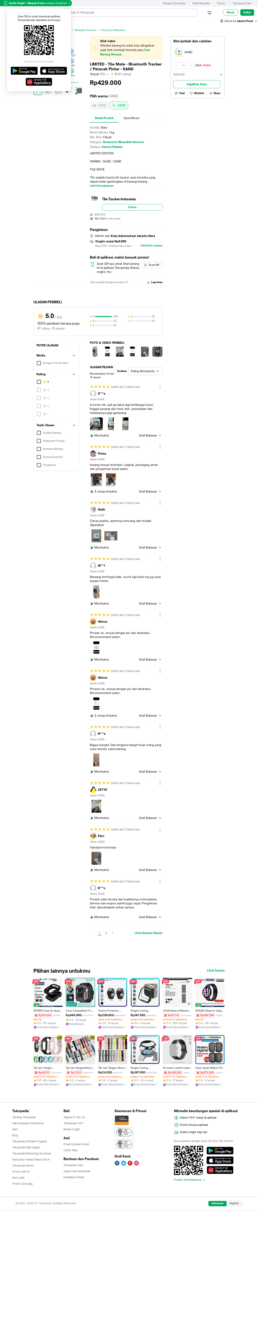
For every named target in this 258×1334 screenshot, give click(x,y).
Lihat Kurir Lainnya (151, 245)
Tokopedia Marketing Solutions (31, 1153)
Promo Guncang (22, 1183)
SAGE (102, 105)
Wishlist (199, 93)
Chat (182, 93)
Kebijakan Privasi (73, 1177)
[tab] (104, 118)
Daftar (247, 12)
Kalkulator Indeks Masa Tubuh (31, 1159)
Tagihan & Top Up (74, 1117)
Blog (15, 1135)
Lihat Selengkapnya (102, 185)
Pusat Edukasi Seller (76, 1144)
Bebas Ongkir (71, 1129)
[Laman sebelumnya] (93, 933)
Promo (221, 3)
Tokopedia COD (73, 1123)
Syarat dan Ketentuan (76, 1171)
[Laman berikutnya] (112, 933)
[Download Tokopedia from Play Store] (220, 1151)
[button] (239, 21)
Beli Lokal (18, 1177)
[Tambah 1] (190, 65)
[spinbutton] (183, 65)
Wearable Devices (85, 30)
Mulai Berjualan (201, 3)
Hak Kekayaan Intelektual (28, 1123)
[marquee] (126, 47)
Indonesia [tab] (217, 1203)
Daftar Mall (70, 1150)
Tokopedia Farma (22, 1165)
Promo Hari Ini (21, 1171)
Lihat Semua (216, 970)
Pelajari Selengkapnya (187, 1179)
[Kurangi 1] (176, 65)
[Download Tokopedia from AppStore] (220, 1160)
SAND (122, 105)
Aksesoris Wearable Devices (118, 30)
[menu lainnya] (160, 386)
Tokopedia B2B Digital (26, 1147)
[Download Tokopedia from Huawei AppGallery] (220, 1170)
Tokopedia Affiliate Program (29, 1141)
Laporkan (156, 282)
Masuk (230, 12)
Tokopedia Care (242, 3)
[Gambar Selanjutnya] (79, 90)
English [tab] (234, 1203)
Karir (15, 1129)
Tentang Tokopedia (173, 3)
